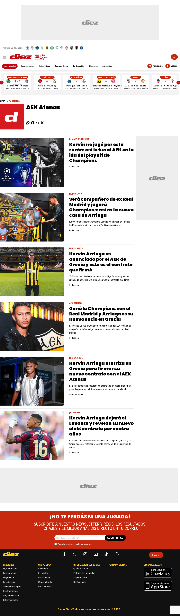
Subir (154, 555)
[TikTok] (105, 553)
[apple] (158, 591)
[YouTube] (95, 553)
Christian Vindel (76, 394)
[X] (74, 554)
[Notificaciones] (174, 57)
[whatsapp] (116, 553)
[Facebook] (64, 553)
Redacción (74, 166)
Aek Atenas (13, 101)
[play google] (158, 578)
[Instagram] (84, 553)
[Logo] (22, 57)
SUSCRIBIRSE (115, 538)
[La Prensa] (16, 554)
